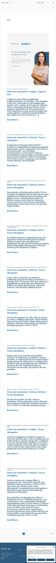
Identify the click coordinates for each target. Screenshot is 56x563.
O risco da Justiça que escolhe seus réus (17, 89)
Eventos (33, 310)
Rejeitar (41, 559)
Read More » (13, 120)
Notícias (33, 137)
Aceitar (32, 559)
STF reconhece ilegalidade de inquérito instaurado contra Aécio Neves (25, 134)
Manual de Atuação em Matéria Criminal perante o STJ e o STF (23, 389)
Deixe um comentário (17, 91)
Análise (32, 230)
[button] (53, 547)
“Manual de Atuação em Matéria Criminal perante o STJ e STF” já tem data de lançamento (27, 469)
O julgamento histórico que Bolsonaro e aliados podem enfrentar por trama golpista (26, 181)
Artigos (32, 91)
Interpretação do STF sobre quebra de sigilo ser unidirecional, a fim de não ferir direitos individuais (27, 226)
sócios (41, 184)
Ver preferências (50, 559)
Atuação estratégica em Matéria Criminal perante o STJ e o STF (23, 307)
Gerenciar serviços (31, 556)
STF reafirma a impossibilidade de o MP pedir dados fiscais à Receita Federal (27, 267)
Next (51, 533)
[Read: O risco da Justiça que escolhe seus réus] (28, 59)
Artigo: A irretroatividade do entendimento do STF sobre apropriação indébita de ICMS (28, 426)
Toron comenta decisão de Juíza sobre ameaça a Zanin (21, 345)
